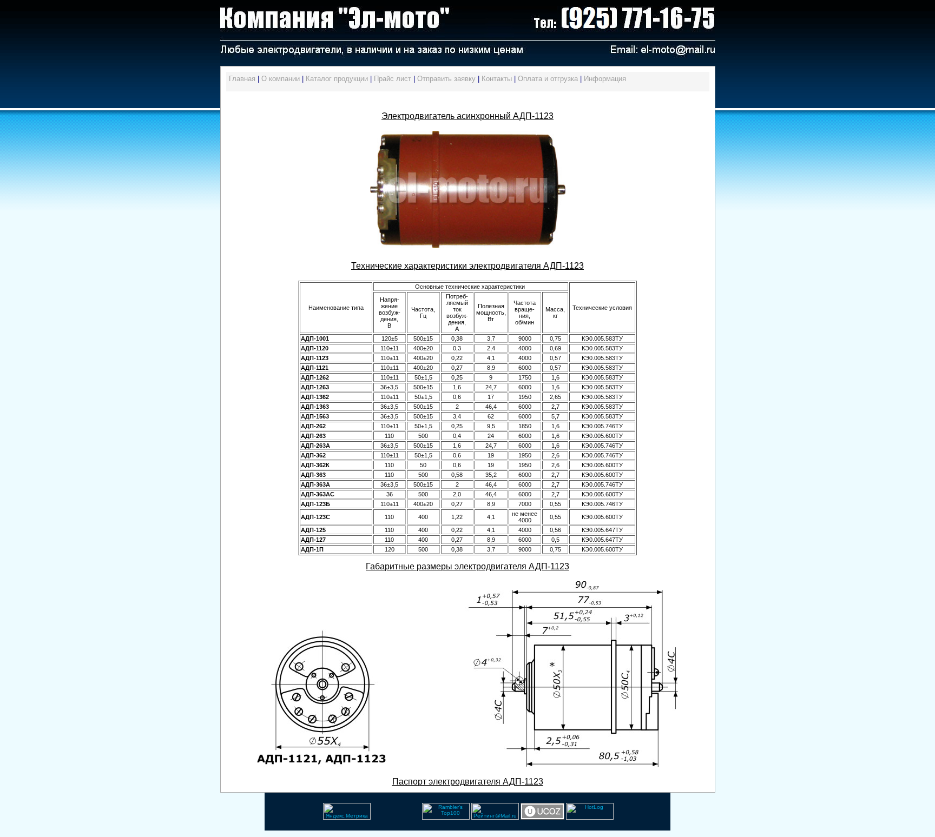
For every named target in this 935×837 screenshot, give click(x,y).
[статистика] (372, 818)
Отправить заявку (446, 79)
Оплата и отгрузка (548, 79)
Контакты (497, 79)
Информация (605, 79)
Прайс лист (392, 79)
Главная (242, 79)
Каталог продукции (337, 79)
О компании (280, 79)
